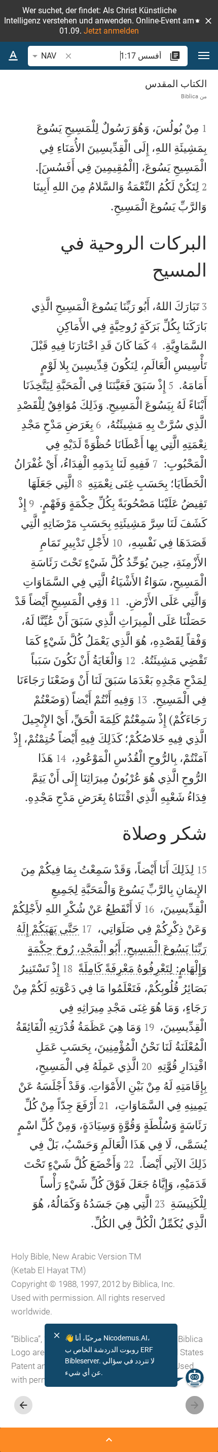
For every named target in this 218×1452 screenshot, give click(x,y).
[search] (117, 56)
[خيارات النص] (13, 56)
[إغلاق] (57, 1335)
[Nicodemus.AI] (195, 1377)
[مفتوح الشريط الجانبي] (109, 1440)
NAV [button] (48, 56)
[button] (208, 21)
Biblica (189, 96)
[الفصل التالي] (23, 1405)
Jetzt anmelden (111, 31)
